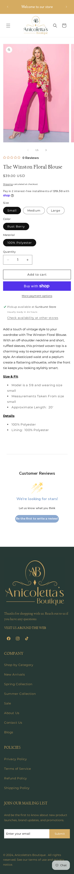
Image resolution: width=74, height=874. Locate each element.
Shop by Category (18, 665)
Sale (7, 703)
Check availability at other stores (32, 318)
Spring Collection (18, 684)
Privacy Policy (15, 759)
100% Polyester (19, 243)
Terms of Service (17, 769)
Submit (60, 833)
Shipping (8, 184)
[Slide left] (27, 150)
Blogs (8, 732)
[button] (8, 25)
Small (12, 210)
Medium (33, 210)
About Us (11, 713)
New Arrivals (14, 674)
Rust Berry (16, 226)
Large (55, 210)
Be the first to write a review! (37, 519)
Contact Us (13, 723)
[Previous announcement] (7, 6)
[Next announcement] (66, 6)
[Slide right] (46, 150)
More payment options (37, 295)
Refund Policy (15, 778)
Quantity (9, 251)
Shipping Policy (17, 788)
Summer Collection (20, 694)
